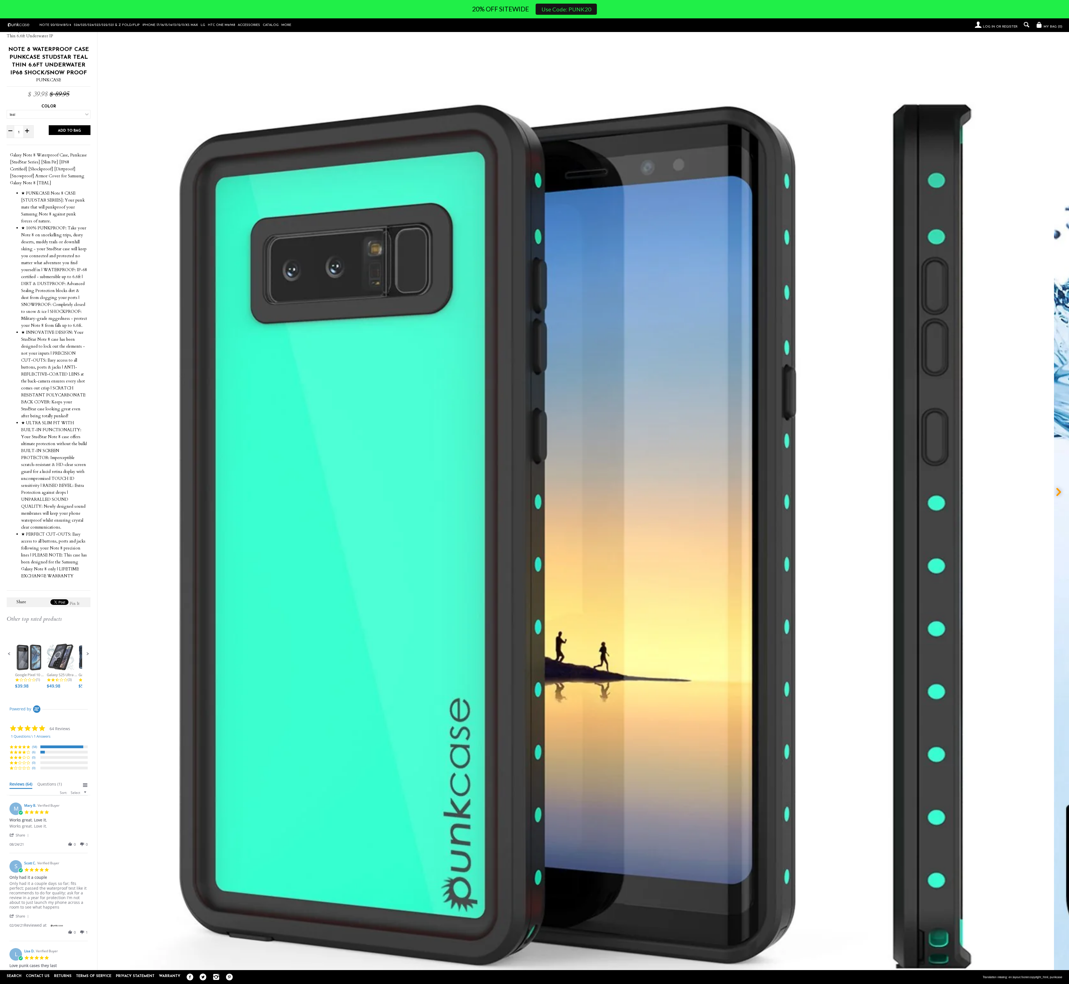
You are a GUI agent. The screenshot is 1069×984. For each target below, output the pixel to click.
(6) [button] (33, 752)
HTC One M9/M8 (221, 25)
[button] (9, 653)
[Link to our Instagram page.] (215, 977)
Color (48, 106)
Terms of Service (93, 976)
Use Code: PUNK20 (566, 9)
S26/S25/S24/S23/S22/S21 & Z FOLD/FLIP (107, 25)
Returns (63, 976)
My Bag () (1052, 26)
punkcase (1056, 977)
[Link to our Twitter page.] (202, 977)
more (286, 25)
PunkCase (48, 80)
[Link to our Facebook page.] (188, 977)
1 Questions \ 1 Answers (30, 736)
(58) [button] (34, 747)
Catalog (271, 25)
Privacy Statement (135, 976)
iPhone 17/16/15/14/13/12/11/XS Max (170, 25)
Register (1009, 26)
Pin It (75, 603)
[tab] (20, 785)
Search (14, 976)
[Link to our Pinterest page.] (228, 977)
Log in (989, 26)
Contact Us (38, 976)
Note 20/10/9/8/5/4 (55, 25)
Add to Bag (69, 130)
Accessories (249, 25)
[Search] (1025, 24)
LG (203, 25)
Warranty (169, 976)
